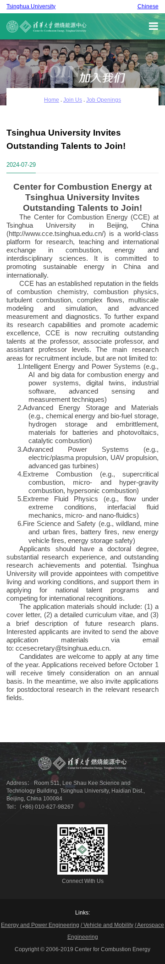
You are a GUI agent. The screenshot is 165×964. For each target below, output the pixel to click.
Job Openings (103, 100)
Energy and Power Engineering (40, 925)
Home (51, 100)
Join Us (72, 100)
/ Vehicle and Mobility (107, 925)
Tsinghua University (30, 6)
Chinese (148, 6)
